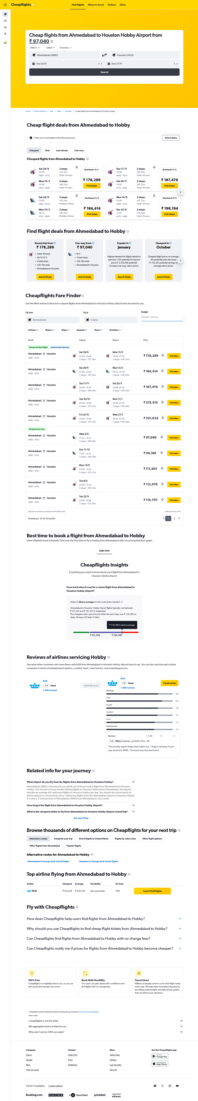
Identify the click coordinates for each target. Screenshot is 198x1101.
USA (51, 111)
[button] (5, 4)
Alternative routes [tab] (38, 838)
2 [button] (174, 518)
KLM (45, 681)
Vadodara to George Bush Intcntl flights (98, 861)
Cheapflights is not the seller (43, 1020)
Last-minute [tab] (62, 150)
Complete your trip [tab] (63, 838)
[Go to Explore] (5, 34)
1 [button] (168, 518)
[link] (45, 277)
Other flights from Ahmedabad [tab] (44, 845)
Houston (68, 111)
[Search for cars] (5, 27)
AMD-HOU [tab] (104, 550)
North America (40, 111)
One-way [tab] (79, 150)
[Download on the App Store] (160, 1063)
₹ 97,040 (39, 41)
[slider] (184, 321)
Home (28, 111)
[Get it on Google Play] (160, 1056)
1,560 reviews (50, 690)
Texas (59, 111)
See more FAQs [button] (81, 818)
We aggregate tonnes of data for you (47, 1026)
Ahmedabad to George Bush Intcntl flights (48, 861)
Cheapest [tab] (34, 150)
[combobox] (35, 47)
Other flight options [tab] (152, 838)
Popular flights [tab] (74, 845)
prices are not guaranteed (88, 1012)
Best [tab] (47, 150)
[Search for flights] (5, 14)
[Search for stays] (5, 21)
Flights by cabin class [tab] (125, 838)
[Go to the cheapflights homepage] (22, 4)
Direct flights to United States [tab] (93, 838)
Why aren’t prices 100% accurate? (46, 1031)
